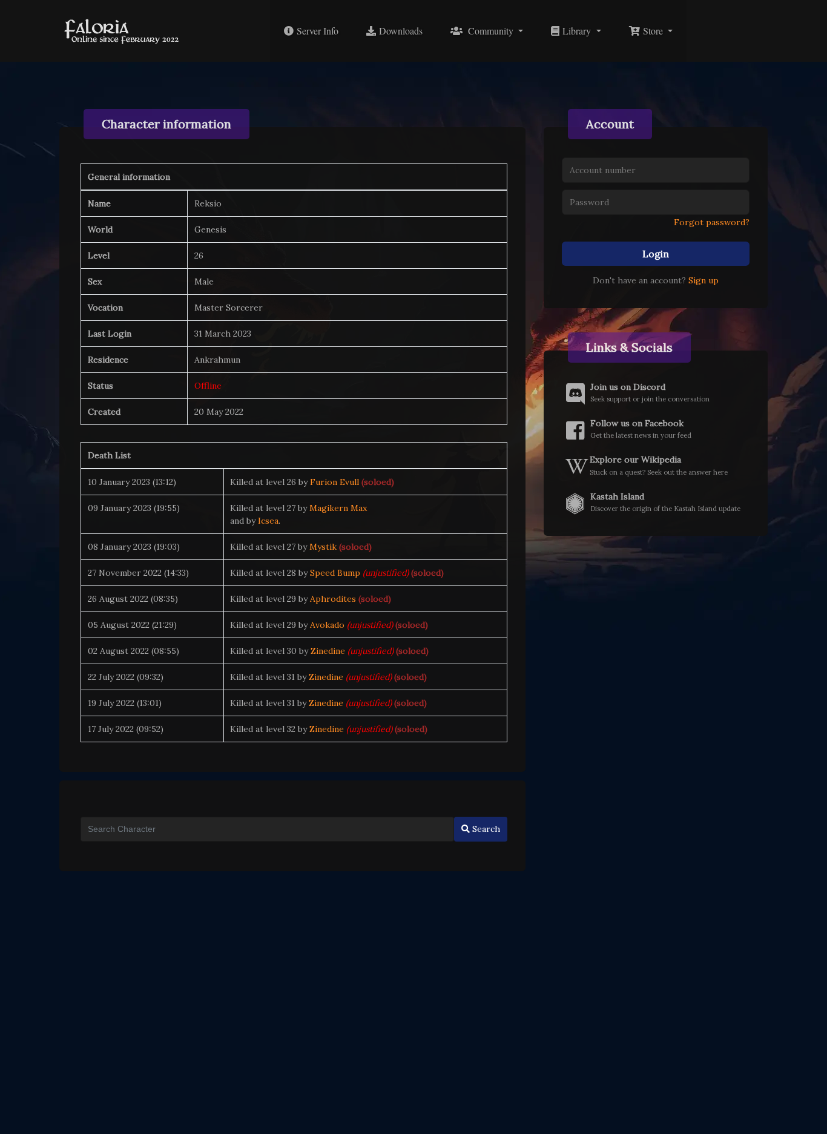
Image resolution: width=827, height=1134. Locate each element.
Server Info (316, 30)
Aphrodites (333, 598)
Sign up (703, 280)
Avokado (327, 624)
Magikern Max (338, 508)
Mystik (323, 546)
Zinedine (328, 650)
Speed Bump (335, 572)
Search (485, 828)
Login (655, 254)
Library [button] (576, 30)
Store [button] (652, 30)
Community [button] (489, 30)
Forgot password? (712, 222)
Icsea (268, 520)
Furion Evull (334, 481)
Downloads (399, 30)
